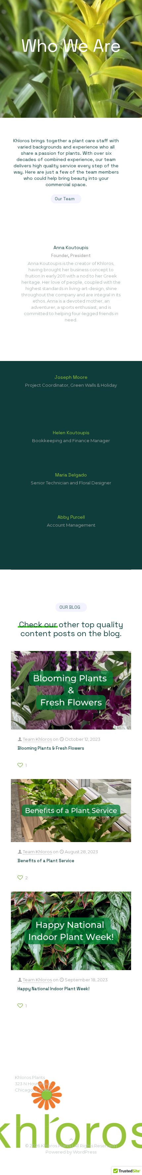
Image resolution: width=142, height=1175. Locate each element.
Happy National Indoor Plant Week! (53, 989)
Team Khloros (37, 739)
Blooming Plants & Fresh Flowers (51, 748)
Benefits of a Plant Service (46, 861)
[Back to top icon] (71, 1139)
